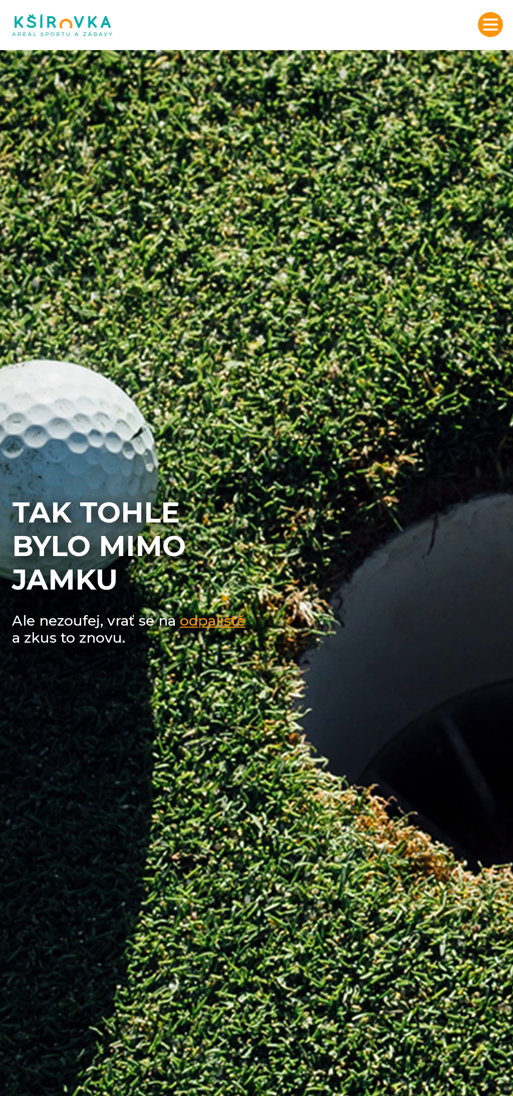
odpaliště (212, 620)
